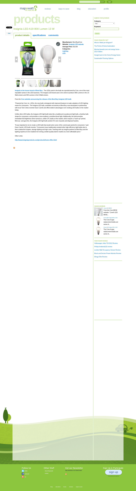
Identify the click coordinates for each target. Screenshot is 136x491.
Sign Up (113, 472)
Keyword (97, 26)
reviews (48, 9)
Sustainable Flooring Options (103, 58)
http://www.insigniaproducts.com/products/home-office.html (36, 140)
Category (97, 21)
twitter (26, 471)
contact (46, 473)
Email (9, 33)
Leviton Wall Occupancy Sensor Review (107, 250)
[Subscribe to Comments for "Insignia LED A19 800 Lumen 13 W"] (14, 147)
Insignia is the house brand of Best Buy (29, 90)
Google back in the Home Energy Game (107, 55)
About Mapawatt (49, 471)
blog (78, 9)
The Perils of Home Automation (104, 46)
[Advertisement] (52, 163)
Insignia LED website (76, 44)
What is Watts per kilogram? (103, 42)
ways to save (63, 9)
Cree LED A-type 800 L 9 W (110, 217)
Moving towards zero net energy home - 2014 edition (107, 50)
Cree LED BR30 (108, 208)
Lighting (65, 51)
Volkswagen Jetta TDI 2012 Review (106, 243)
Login (109, 2)
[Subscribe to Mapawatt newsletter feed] (66, 474)
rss (25, 477)
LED (64, 53)
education (92, 9)
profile (106, 9)
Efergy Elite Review (100, 257)
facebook (27, 474)
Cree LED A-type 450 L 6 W (110, 227)
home (64, 486)
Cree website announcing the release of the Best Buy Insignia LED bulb (46, 99)
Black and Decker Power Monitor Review (107, 253)
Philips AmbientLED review (103, 246)
